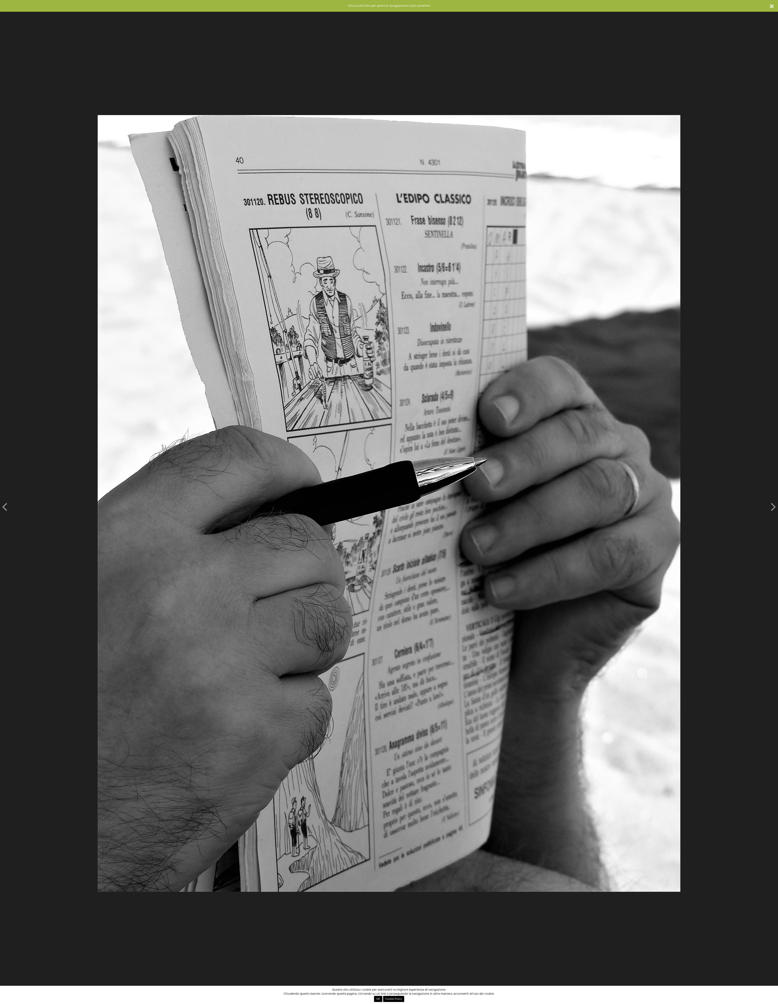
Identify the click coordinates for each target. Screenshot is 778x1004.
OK (378, 999)
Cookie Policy (393, 999)
